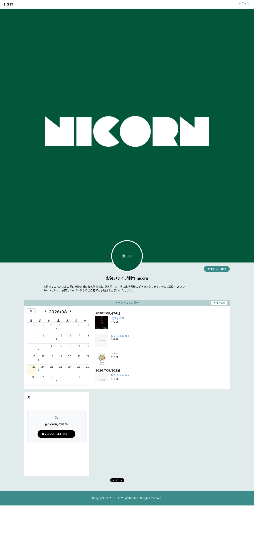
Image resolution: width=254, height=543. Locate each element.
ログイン (244, 3)
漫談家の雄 (117, 318)
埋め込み (220, 302)
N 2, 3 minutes (120, 335)
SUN (114, 353)
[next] (70, 311)
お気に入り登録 (217, 268)
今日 (31, 310)
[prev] (45, 311)
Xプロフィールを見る (54, 433)
